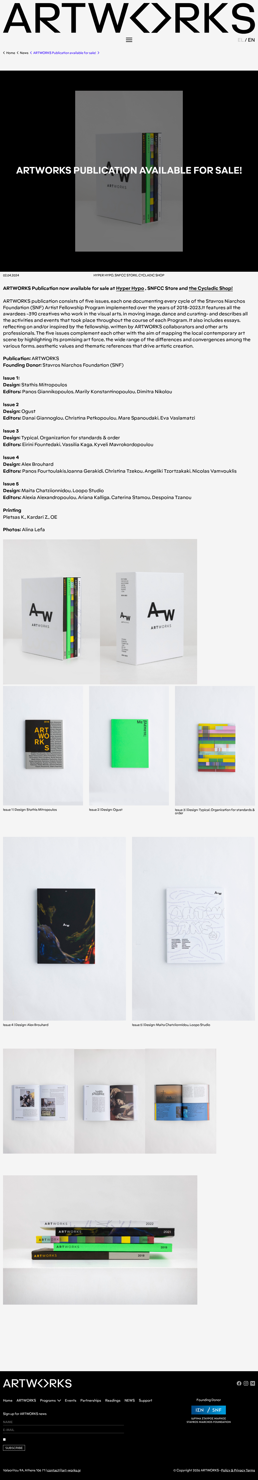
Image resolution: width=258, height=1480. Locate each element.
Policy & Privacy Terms (238, 1470)
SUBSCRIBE (14, 1448)
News (24, 52)
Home (10, 52)
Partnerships (90, 1400)
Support (145, 1400)
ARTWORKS (26, 1400)
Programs (48, 1400)
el (241, 40)
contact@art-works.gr (64, 1470)
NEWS (130, 1400)
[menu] (129, 40)
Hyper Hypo (130, 288)
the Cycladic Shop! (211, 288)
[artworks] (129, 32)
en (251, 40)
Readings (113, 1400)
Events (70, 1400)
